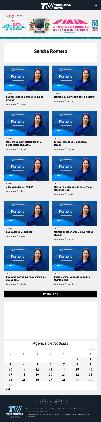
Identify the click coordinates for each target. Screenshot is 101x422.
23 (90, 374)
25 (23, 379)
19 (37, 374)
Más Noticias (50, 294)
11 (23, 369)
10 (10, 369)
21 (64, 374)
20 (50, 374)
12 (37, 369)
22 (77, 374)
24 (10, 379)
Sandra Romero (11, 104)
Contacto (43, 412)
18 (23, 374)
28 (64, 379)
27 (50, 379)
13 (50, 369)
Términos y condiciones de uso (74, 409)
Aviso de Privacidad (33, 409)
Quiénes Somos (33, 412)
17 (10, 374)
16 (90, 369)
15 (77, 369)
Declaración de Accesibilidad (51, 409)
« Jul (7, 389)
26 (37, 379)
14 (64, 369)
